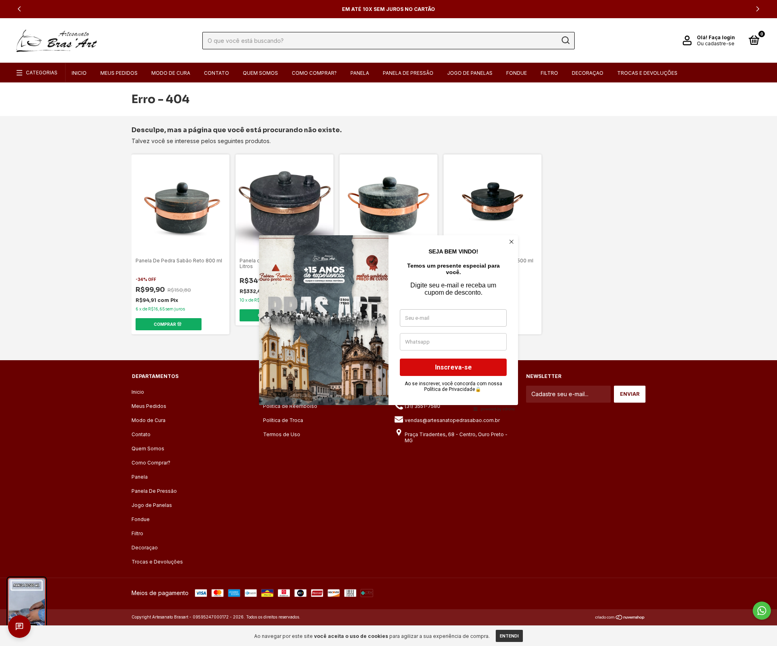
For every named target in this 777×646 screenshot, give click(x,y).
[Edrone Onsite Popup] (388, 323)
